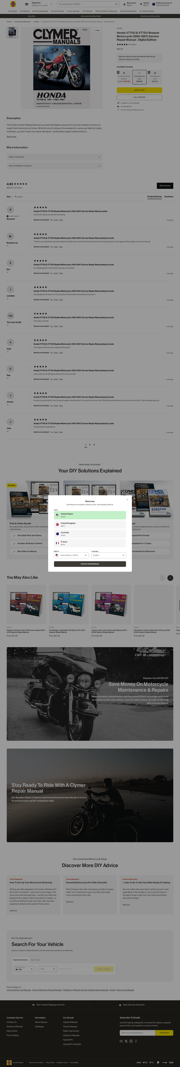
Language (94, 551)
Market (56, 551)
